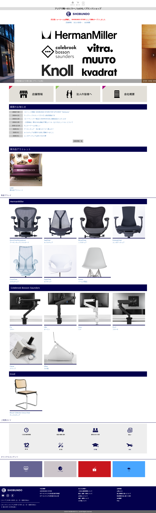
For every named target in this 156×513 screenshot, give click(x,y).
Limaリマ (80, 328)
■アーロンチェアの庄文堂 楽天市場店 (50, 493)
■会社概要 (42, 488)
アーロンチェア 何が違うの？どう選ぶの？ (39, 129)
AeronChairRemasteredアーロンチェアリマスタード (19, 241)
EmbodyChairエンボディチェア (118, 241)
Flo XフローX (115, 328)
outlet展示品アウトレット (16, 189)
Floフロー (12, 328)
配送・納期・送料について (85, 493)
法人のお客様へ (82, 488)
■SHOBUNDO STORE (46, 491)
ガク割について (82, 500)
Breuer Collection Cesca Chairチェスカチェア (20, 414)
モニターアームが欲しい (32, 125)
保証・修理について (83, 498)
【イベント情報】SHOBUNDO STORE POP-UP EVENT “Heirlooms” (47, 112)
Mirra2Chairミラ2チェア (82, 241)
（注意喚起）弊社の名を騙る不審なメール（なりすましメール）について (48, 122)
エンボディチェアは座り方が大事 (35, 136)
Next (153, 55)
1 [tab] (76, 84)
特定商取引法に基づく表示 (124, 496)
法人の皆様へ (78, 22)
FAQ (118, 500)
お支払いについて (83, 496)
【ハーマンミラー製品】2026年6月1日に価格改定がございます (45, 119)
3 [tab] (79, 84)
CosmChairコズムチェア (14, 280)
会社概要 (87, 22)
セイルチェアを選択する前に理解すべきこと (39, 132)
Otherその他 (46, 367)
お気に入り (120, 491)
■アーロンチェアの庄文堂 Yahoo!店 (49, 496)
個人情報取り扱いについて (124, 493)
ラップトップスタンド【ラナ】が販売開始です (39, 115)
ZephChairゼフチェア (47, 280)
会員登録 (119, 488)
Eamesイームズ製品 (82, 280)
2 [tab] (78, 84)
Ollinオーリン (47, 328)
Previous (2, 55)
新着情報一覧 (78, 141)
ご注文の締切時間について (85, 491)
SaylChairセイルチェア (48, 241)
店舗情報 (69, 22)
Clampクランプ (13, 367)
